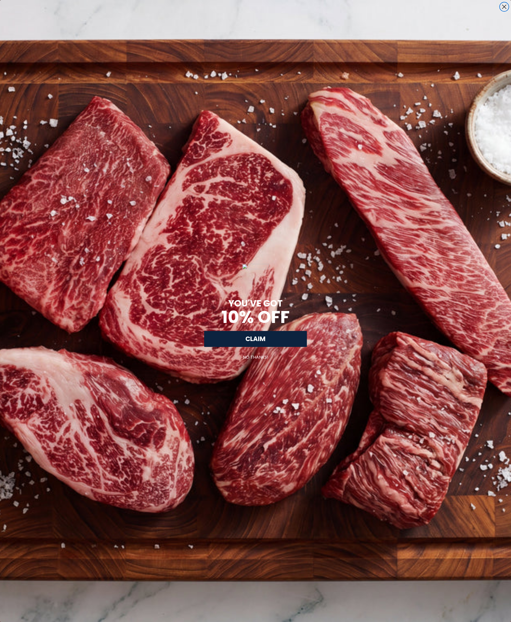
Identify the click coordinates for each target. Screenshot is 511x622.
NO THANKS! (255, 356)
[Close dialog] (504, 6)
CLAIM (255, 338)
